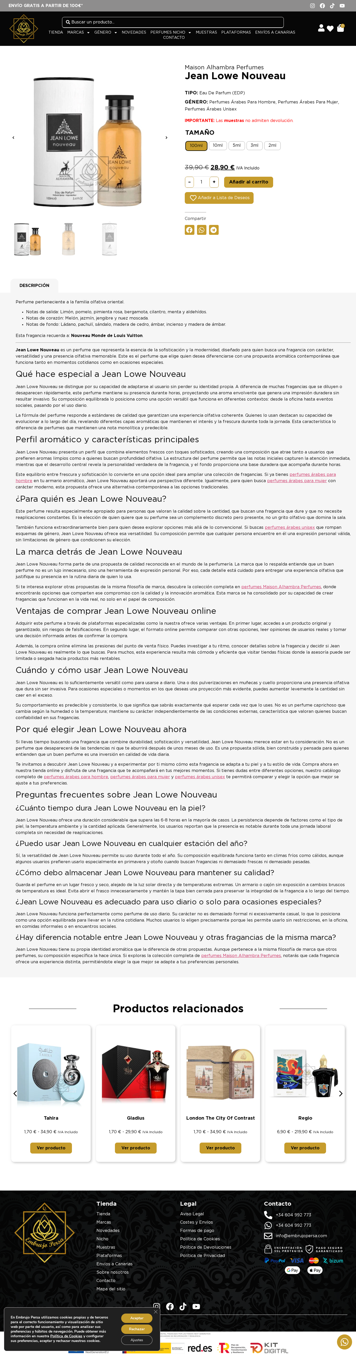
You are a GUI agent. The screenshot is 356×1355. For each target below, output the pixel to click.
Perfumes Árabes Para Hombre (242, 102)
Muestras (206, 32)
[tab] (34, 286)
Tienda (55, 32)
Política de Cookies (66, 1336)
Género (102, 32)
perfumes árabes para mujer (297, 481)
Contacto (174, 38)
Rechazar (137, 1329)
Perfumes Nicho (167, 32)
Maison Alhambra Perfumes (224, 67)
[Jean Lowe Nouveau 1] (90, 137)
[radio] (196, 146)
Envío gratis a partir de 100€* (46, 6)
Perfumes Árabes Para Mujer (308, 102)
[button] (13, 138)
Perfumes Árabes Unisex (211, 109)
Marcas (75, 32)
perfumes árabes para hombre (76, 777)
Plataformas (236, 32)
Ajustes (137, 1340)
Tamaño (199, 133)
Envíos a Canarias (275, 32)
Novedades (134, 32)
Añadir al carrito (248, 182)
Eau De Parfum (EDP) (222, 93)
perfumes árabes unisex (290, 527)
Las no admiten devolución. (239, 121)
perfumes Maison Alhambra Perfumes (281, 587)
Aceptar (136, 1318)
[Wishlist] (332, 27)
